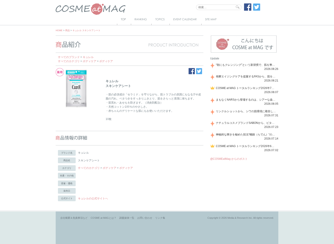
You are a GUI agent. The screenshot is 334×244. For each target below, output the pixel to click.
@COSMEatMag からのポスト (229, 158)
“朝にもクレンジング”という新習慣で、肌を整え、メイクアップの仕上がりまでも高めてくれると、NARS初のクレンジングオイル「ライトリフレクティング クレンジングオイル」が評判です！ (246, 64)
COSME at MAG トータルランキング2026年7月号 (246, 88)
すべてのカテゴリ (69, 61)
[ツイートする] (256, 9)
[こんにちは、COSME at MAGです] (243, 52)
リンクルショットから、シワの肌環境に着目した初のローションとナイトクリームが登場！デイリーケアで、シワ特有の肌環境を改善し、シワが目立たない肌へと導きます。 (246, 111)
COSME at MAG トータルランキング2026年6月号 (246, 146)
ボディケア (89, 61)
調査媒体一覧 (126, 217)
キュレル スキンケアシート (86, 30)
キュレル (88, 57)
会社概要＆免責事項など (74, 217)
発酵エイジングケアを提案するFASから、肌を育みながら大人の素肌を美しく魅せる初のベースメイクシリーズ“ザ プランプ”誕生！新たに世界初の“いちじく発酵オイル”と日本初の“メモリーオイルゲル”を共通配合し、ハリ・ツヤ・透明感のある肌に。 (246, 76)
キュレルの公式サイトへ (93, 198)
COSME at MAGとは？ (103, 217)
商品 (67, 30)
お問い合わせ (144, 217)
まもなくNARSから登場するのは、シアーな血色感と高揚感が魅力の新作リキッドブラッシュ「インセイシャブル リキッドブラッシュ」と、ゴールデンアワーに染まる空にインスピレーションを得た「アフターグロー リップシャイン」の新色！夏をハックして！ (246, 99)
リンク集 (160, 217)
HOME (59, 30)
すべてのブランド (69, 57)
